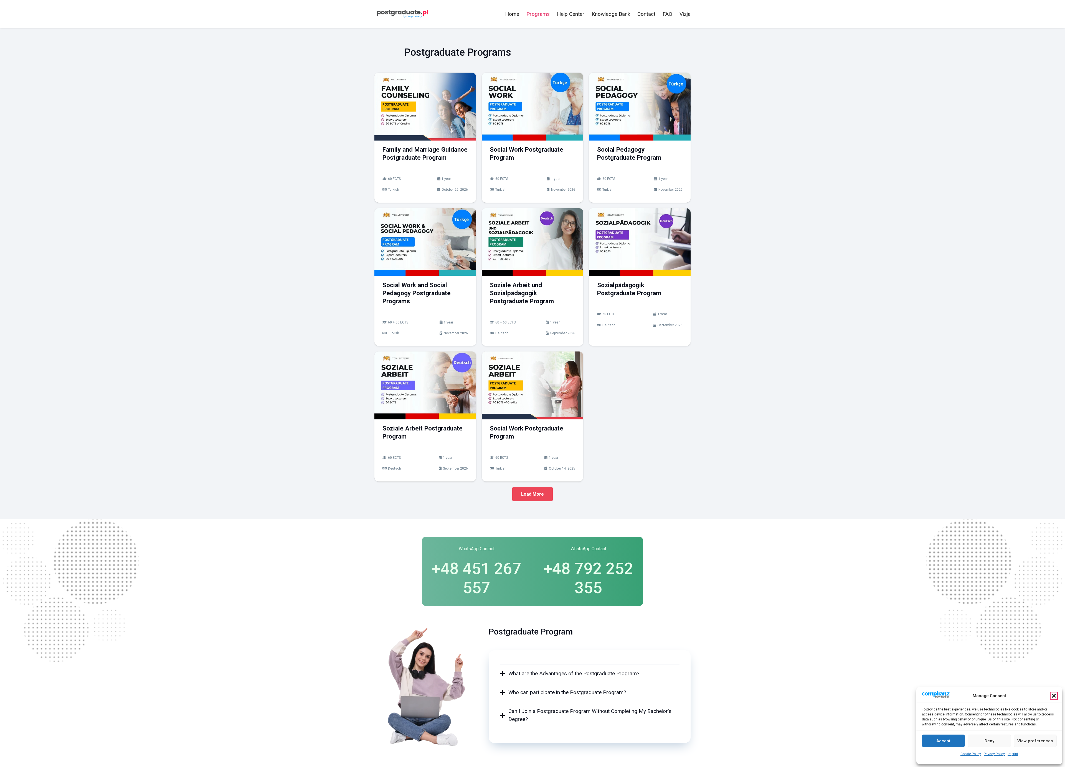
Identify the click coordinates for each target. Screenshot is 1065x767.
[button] (1054, 696)
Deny (989, 740)
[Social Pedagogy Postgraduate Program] (640, 106)
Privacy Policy (994, 754)
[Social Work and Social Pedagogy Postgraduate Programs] (425, 242)
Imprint (1013, 754)
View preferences (1035, 740)
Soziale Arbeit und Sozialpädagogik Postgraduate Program (522, 293)
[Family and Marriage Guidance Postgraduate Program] (425, 106)
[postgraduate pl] (402, 14)
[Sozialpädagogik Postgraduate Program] (640, 242)
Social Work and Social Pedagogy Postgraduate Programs (416, 293)
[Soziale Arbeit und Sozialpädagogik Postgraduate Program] (533, 242)
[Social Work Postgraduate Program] (533, 106)
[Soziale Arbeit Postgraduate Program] (425, 385)
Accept (943, 740)
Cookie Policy (970, 754)
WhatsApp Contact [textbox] (477, 548)
